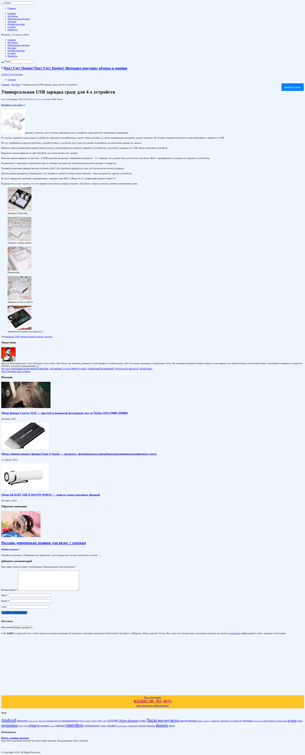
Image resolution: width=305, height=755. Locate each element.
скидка (59, 725)
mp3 (59, 721)
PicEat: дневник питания (15, 738)
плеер (52, 726)
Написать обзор (292, 87)
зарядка (48, 336)
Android (8, 720)
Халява (142, 720)
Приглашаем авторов (19, 18)
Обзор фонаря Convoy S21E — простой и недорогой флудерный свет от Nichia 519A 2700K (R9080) (64, 413)
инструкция (258, 721)
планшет (45, 725)
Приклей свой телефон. (16, 371)
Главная (12, 8)
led (55, 721)
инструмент (269, 721)
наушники (9, 725)
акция (200, 721)
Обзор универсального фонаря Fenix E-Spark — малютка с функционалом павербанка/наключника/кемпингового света (79, 453)
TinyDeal (15, 84)
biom (4, 99)
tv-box (94, 721)
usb (100, 720)
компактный (281, 721)
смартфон (74, 725)
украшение (133, 726)
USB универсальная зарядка (29, 336)
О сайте (12, 27)
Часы (152, 720)
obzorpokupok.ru (70, 720)
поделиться (234, 633)
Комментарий (9, 590)
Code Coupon (33, 721)
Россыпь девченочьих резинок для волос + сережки (43, 543)
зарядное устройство (231, 721)
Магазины (6, 627)
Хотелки (12, 21)
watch (104, 721)
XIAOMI (112, 720)
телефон (111, 725)
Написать (12, 29)
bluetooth (22, 720)
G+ (37, 366)
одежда (34, 725)
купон (292, 720)
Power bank (85, 721)
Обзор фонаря (128, 720)
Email (5, 601)
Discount (42, 721)
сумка (103, 725)
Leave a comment (42, 99)
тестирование (122, 726)
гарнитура (207, 721)
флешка (142, 726)
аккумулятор (168, 720)
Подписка (13, 16)
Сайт (3, 606)
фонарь (162, 725)
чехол (172, 725)
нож (20, 726)
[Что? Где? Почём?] (12, 74)
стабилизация (91, 725)
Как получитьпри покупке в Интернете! (153, 701)
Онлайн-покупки (16, 24)
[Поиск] (2, 3)
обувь (25, 726)
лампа (300, 721)
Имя (4, 595)
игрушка (248, 720)
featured (10, 336)
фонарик (150, 725)
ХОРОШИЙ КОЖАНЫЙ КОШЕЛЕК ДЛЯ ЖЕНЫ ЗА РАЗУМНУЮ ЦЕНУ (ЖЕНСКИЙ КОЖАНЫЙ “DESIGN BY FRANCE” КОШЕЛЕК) (76, 368)
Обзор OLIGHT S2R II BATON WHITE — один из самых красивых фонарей (50, 494)
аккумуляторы (188, 720)
